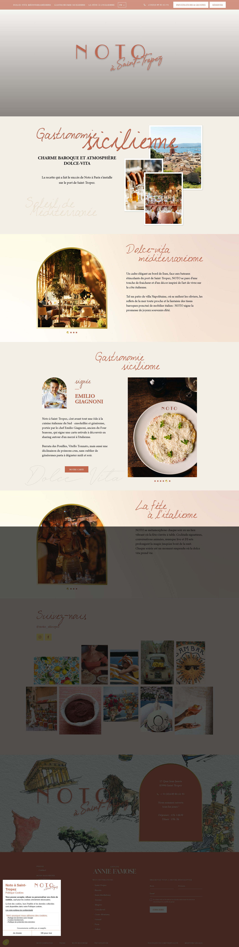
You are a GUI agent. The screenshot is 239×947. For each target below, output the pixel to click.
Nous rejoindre (80, 943)
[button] (122, 4)
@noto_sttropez (48, 627)
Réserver (217, 5)
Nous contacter (45, 943)
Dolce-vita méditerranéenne (32, 5)
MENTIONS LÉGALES (193, 943)
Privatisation (101, 943)
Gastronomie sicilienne (69, 5)
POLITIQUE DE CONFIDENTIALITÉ (163, 943)
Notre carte (76, 470)
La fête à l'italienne (102, 5)
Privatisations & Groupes (191, 5)
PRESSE (62, 943)
